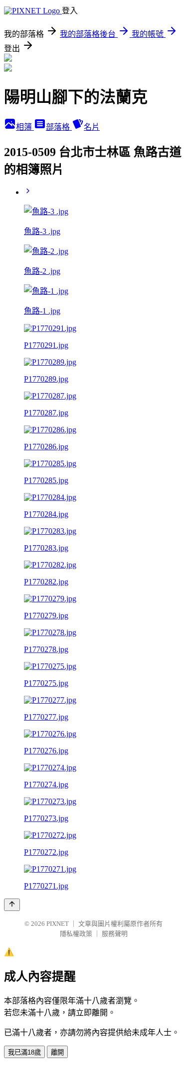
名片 (92, 127)
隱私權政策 (76, 933)
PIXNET (57, 923)
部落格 (59, 127)
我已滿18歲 (24, 1052)
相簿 (25, 127)
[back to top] (12, 905)
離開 (57, 1052)
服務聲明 (115, 933)
